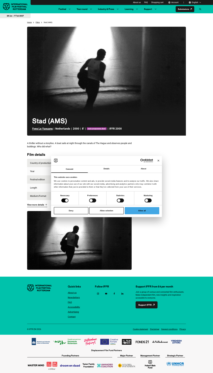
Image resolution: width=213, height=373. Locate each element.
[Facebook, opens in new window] (114, 294)
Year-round (82, 9)
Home (29, 22)
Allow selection (106, 211)
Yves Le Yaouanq (42, 128)
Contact (72, 316)
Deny (71, 211)
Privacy (182, 329)
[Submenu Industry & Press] (118, 9)
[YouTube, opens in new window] (106, 294)
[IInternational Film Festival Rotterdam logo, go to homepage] (15, 6)
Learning (129, 9)
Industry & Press (106, 9)
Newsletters (74, 297)
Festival (62, 9)
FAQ (146, 2)
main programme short (97, 129)
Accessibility (74, 307)
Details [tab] (107, 169)
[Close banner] (158, 160)
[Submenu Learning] (137, 9)
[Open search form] (200, 9)
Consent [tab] (69, 169)
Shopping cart (157, 2)
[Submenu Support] (155, 9)
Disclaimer (154, 329)
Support (148, 9)
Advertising (73, 312)
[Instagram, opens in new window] (98, 294)
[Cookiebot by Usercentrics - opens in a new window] (142, 160)
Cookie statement (140, 329)
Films (38, 22)
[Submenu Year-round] (91, 9)
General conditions (169, 329)
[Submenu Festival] (70, 9)
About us (137, 2)
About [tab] (143, 169)
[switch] (92, 200)
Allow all (142, 211)
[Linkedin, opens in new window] (122, 294)
